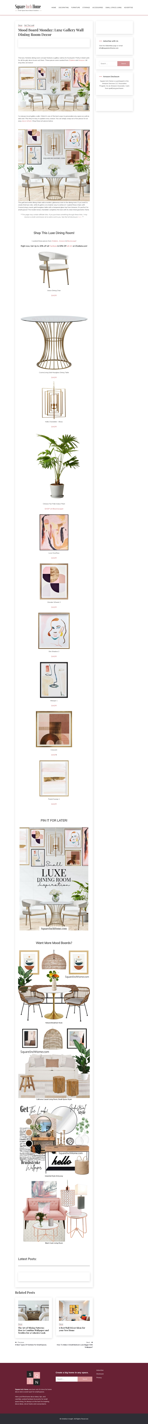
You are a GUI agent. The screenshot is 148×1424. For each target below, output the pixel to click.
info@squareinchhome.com (108, 48)
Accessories (97, 7)
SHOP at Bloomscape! (54, 509)
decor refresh (27, 121)
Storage (86, 7)
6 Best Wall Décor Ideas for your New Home (72, 1329)
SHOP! (54, 295)
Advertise (128, 7)
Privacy (99, 1377)
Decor (20, 25)
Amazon (82, 60)
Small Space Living (114, 7)
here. (80, 217)
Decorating (64, 7)
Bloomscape (71, 241)
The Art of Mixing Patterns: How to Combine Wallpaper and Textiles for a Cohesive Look (33, 1330)
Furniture (75, 7)
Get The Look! (29, 25)
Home (53, 7)
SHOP (53, 755)
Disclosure (100, 1374)
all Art (70, 246)
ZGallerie (72, 60)
